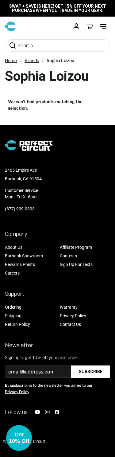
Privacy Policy (17, 391)
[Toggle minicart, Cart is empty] (90, 26)
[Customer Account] (76, 26)
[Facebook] (57, 412)
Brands (32, 60)
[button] (19, 438)
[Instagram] (47, 412)
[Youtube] (37, 412)
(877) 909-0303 (20, 208)
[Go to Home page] (10, 26)
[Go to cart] (90, 26)
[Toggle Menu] (103, 26)
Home (11, 60)
